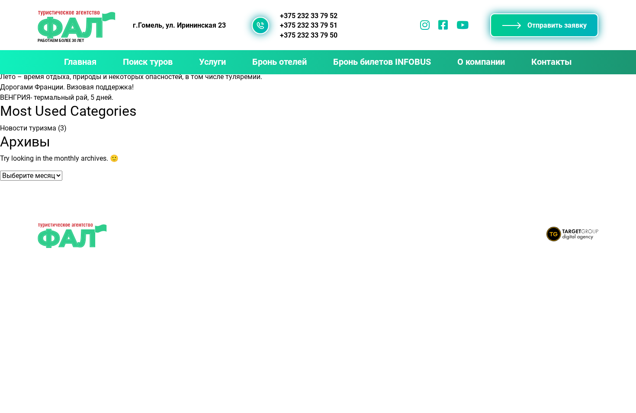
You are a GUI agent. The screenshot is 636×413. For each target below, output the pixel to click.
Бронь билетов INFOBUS (382, 62)
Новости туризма (28, 128)
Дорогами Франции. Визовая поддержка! (67, 87)
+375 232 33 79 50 (308, 35)
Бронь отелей (279, 62)
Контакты (551, 62)
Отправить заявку (557, 25)
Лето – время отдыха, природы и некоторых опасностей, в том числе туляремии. (131, 77)
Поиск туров (148, 62)
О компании (481, 62)
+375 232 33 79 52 (308, 16)
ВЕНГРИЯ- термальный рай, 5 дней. (56, 97)
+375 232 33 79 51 (308, 25)
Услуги (212, 62)
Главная (80, 62)
